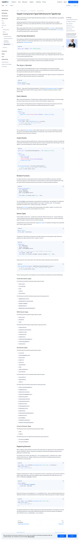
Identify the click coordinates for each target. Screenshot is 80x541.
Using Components (7, 36)
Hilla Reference (5, 18)
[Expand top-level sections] (12, 9)
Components (5, 34)
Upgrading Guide (5, 62)
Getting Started (5, 10)
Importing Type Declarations (72, 19)
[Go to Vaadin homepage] (5, 2)
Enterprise (38, 1)
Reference (4, 25)
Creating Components (8, 38)
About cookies (31, 536)
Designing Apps (5, 59)
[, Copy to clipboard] (63, 46)
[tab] (20, 46)
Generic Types (69, 28)
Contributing (4, 66)
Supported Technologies (7, 64)
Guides (3, 23)
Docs (19, 1)
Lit (2, 27)
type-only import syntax (26, 42)
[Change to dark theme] (77, 5)
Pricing (44, 1)
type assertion (29, 130)
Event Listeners (69, 23)
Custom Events (69, 25)
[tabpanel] (40, 49)
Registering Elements (70, 30)
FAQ (2, 20)
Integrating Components (6, 41)
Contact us (59, 1)
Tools (3, 56)
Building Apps (4, 13)
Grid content (25, 207)
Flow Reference (5, 15)
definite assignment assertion (51, 88)
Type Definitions (7, 44)
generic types (41, 222)
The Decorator (71, 21)
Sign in (65, 1)
